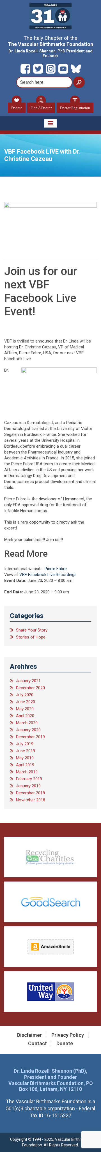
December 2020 (30, 687)
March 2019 (27, 771)
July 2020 (24, 694)
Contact (37, 1043)
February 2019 (29, 778)
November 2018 (30, 799)
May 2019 (25, 757)
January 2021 (28, 680)
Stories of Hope (30, 637)
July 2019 (24, 743)
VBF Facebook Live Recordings (48, 574)
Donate (16, 108)
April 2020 (25, 715)
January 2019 (28, 785)
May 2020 (25, 708)
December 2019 (30, 736)
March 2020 (27, 722)
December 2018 (30, 792)
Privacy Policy (67, 1035)
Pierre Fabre (56, 568)
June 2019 (25, 750)
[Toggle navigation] (50, 123)
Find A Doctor (41, 108)
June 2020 (25, 701)
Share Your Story (31, 630)
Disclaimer (29, 1035)
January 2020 (28, 729)
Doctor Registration (75, 108)
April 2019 (25, 764)
